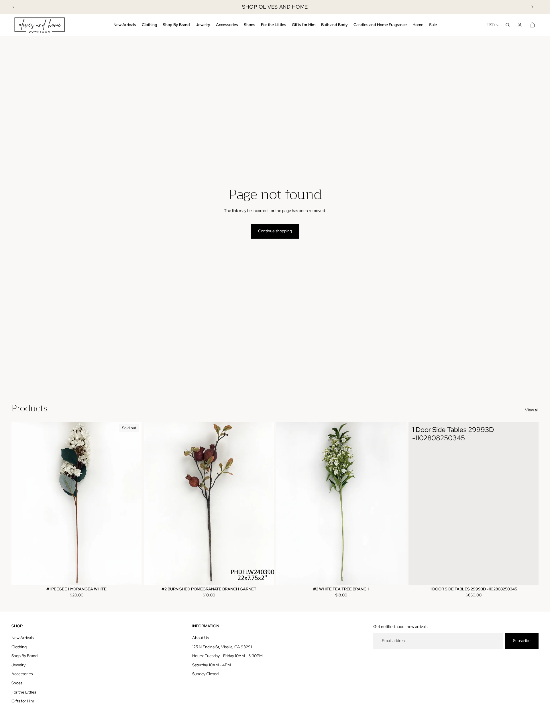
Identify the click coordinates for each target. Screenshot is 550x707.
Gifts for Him (22, 701)
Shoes (16, 683)
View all (532, 410)
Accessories (22, 673)
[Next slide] (532, 7)
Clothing (19, 646)
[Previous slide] (13, 7)
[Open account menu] (519, 25)
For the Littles (23, 692)
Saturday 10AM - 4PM (211, 664)
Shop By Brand (24, 655)
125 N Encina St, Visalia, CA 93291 (222, 646)
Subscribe (522, 640)
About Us (200, 637)
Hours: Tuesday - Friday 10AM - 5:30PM (227, 655)
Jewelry (18, 664)
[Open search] (507, 25)
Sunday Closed (205, 673)
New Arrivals (22, 637)
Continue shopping (275, 230)
